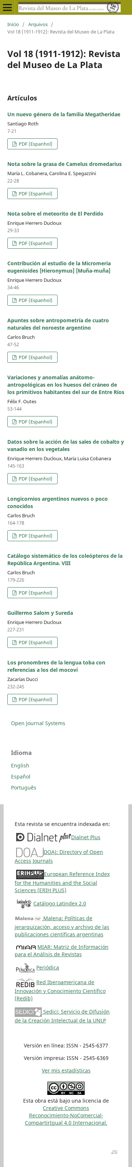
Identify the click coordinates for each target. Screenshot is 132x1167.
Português (23, 787)
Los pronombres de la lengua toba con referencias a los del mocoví (56, 666)
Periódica (47, 967)
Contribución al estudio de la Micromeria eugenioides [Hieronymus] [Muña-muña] (59, 267)
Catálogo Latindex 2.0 (59, 903)
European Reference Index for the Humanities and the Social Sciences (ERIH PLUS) (62, 882)
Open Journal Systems (38, 723)
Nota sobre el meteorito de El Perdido (55, 213)
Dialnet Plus (85, 837)
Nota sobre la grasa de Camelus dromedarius (64, 163)
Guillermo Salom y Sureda (40, 612)
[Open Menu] (7, 7)
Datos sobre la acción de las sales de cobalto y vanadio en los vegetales (65, 445)
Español (20, 776)
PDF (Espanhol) (35, 144)
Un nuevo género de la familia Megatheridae (63, 114)
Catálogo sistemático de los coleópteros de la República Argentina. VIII (64, 559)
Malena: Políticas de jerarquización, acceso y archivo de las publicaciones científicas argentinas (62, 926)
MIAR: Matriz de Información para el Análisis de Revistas (62, 950)
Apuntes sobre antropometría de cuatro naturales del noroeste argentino (58, 324)
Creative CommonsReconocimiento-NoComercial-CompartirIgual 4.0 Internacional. (66, 1115)
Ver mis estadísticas (66, 1070)
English (20, 765)
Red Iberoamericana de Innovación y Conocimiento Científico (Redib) (60, 990)
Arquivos (38, 24)
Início (13, 24)
